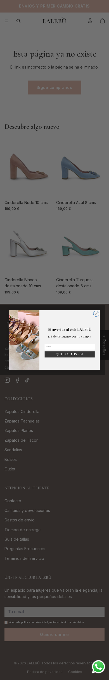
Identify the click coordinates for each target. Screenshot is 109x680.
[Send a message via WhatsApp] (98, 666)
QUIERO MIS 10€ (70, 354)
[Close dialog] (96, 314)
